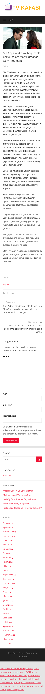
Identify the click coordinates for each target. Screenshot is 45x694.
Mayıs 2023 (8, 587)
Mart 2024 (7, 544)
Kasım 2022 (8, 613)
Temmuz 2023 (9, 579)
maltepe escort (7, 679)
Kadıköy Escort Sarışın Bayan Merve (19, 499)
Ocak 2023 (8, 605)
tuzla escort (21, 675)
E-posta (7, 405)
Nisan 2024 (8, 540)
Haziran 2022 (9, 635)
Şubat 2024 (8, 549)
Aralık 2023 (8, 557)
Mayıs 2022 (8, 639)
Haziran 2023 (9, 583)
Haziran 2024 (9, 536)
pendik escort (20, 679)
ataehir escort (34, 675)
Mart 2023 (7, 596)
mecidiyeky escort (15, 689)
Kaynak (6, 284)
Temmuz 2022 (9, 630)
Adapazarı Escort (8, 675)
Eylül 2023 (7, 570)
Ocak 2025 (8, 523)
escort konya (22, 686)
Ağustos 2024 (9, 527)
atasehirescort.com (9, 668)
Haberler (10, 293)
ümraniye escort (25, 668)
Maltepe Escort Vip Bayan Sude (17, 495)
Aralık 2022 (8, 609)
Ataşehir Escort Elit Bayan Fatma (18, 491)
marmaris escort (7, 686)
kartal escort (33, 679)
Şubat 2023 (8, 600)
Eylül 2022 (7, 622)
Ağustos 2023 (9, 575)
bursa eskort (18, 672)
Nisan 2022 (8, 643)
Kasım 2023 (8, 562)
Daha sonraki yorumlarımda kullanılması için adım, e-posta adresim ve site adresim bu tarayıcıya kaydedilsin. (22, 430)
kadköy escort (6, 682)
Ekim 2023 (7, 566)
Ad (5, 394)
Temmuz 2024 (9, 532)
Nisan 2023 (8, 592)
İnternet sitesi (9, 416)
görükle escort (31, 672)
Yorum (7, 356)
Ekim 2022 (7, 618)
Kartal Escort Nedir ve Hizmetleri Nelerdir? (22, 508)
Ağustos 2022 (9, 626)
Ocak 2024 (8, 553)
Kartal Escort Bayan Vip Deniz (16, 504)
